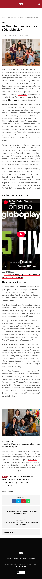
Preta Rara (32, 459)
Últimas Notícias (12, 558)
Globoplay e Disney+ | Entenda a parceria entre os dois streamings (21, 276)
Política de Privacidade (27, 558)
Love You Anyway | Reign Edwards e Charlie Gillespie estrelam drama (21, 523)
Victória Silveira (7, 36)
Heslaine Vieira (6, 483)
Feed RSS (21, 561)
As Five (20, 477)
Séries (4, 22)
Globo (19, 480)
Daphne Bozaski (28, 477)
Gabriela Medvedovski (8, 480)
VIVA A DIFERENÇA (7, 485)
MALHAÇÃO (15, 483)
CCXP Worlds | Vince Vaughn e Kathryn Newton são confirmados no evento (21, 512)
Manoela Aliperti (25, 483)
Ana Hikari (13, 477)
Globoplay (22, 94)
